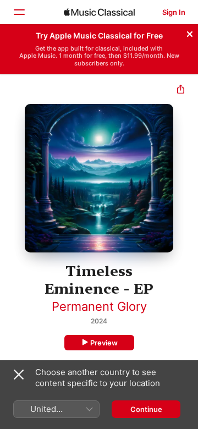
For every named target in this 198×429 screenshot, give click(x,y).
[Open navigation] (19, 12)
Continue (146, 409)
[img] (99, 12)
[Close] (190, 32)
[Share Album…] (180, 90)
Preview (104, 342)
